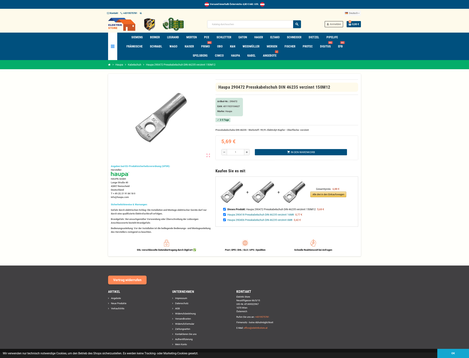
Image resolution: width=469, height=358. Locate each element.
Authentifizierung (184, 339)
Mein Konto (181, 344)
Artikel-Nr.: (223, 101)
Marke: (221, 111)
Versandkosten (183, 318)
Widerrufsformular (184, 323)
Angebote (115, 298)
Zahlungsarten (182, 329)
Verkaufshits (117, 308)
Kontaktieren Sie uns (186, 334)
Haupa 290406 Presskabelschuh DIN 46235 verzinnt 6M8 (259, 219)
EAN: (220, 106)
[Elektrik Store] (146, 24)
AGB (177, 308)
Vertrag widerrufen (127, 280)
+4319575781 (262, 317)
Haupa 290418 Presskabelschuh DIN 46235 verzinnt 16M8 (260, 214)
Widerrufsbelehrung (185, 313)
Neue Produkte (118, 303)
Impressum (181, 298)
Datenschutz (181, 303)
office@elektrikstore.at (255, 328)
